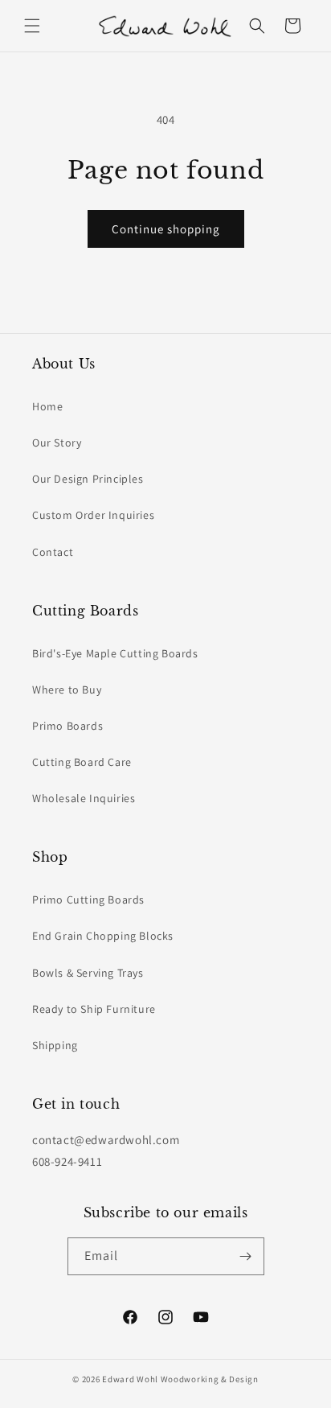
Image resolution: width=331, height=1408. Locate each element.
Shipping (55, 1045)
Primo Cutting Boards (88, 899)
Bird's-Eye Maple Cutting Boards (115, 653)
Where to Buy (66, 689)
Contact (52, 552)
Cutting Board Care (82, 762)
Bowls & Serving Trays (88, 972)
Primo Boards (67, 725)
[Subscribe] (246, 1256)
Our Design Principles (88, 478)
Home (47, 406)
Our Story (56, 442)
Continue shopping (166, 229)
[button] (32, 25)
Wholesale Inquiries (83, 798)
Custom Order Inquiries (93, 515)
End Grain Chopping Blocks (103, 935)
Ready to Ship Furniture (94, 1009)
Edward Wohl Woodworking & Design (180, 1379)
